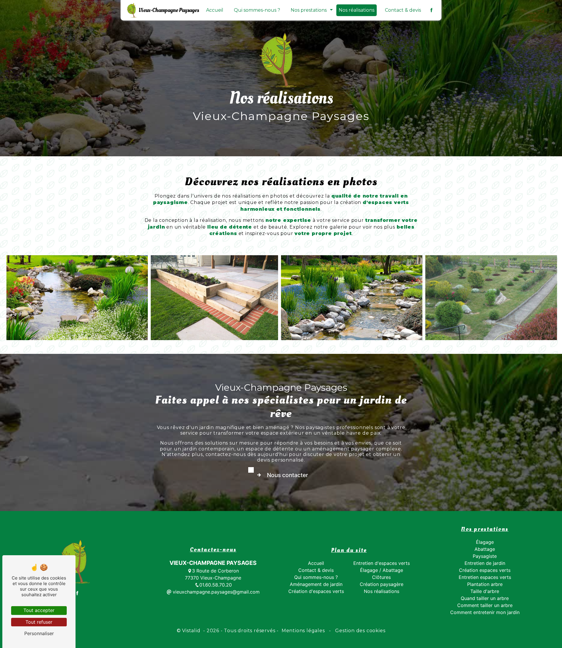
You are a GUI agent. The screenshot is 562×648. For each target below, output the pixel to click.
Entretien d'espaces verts (381, 563)
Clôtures (381, 577)
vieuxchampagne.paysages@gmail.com (215, 592)
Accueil (214, 10)
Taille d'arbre (484, 591)
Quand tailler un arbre (485, 598)
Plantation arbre (485, 584)
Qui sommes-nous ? (257, 10)
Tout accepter (38, 610)
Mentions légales (303, 630)
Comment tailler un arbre (485, 605)
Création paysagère (381, 584)
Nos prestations (309, 10)
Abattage (484, 549)
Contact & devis (403, 10)
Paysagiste (485, 556)
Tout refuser (38, 622)
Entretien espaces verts (485, 577)
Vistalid (192, 630)
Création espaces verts (484, 570)
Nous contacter (287, 475)
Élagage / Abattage (381, 570)
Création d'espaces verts (316, 591)
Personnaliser (39, 633)
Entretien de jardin (485, 563)
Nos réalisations (356, 10)
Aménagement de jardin (316, 584)
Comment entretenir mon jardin (485, 612)
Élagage (485, 542)
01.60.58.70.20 (215, 585)
